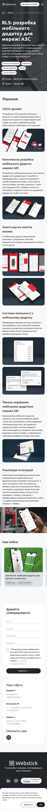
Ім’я (8, 621)
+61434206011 (12, 710)
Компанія (10, 643)
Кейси (10, 13)
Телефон (11, 636)
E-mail (9, 629)
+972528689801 (13, 724)
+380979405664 (13, 697)
